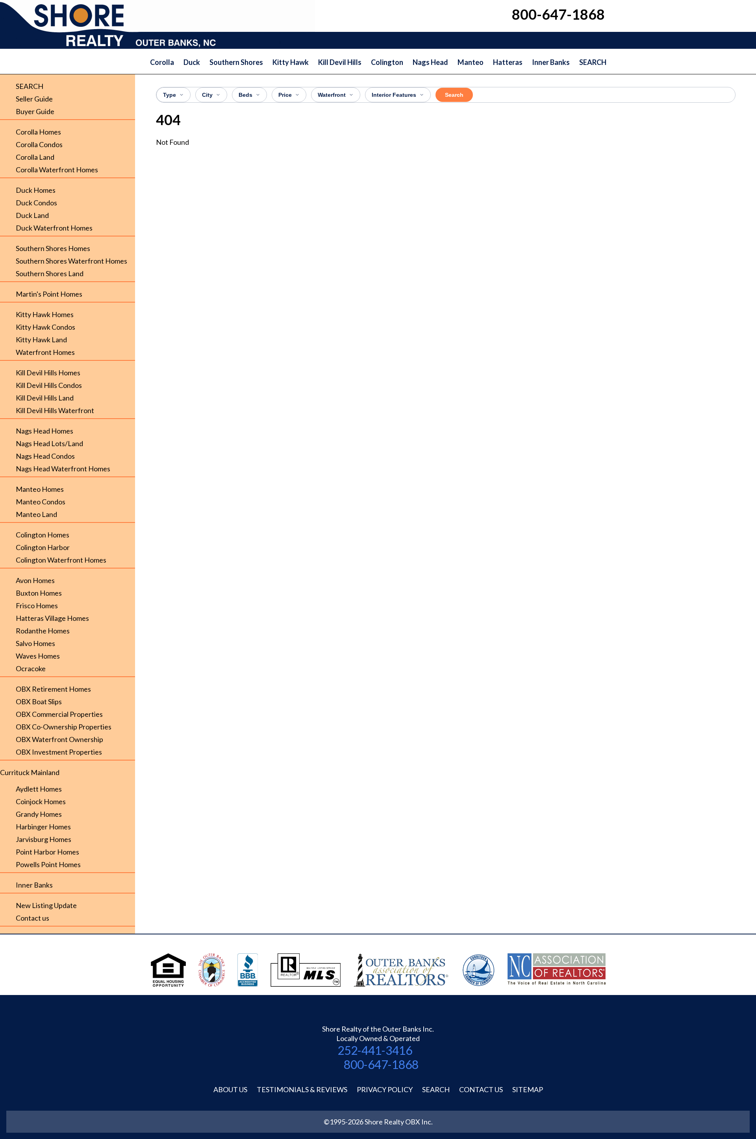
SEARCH (592, 62)
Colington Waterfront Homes (61, 560)
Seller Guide (34, 98)
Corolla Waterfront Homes (57, 169)
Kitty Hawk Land (41, 339)
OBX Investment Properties (59, 752)
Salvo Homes (35, 643)
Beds (245, 95)
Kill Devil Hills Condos (49, 385)
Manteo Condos (40, 501)
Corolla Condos (39, 144)
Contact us (32, 918)
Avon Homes (35, 580)
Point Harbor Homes (47, 851)
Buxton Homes (39, 593)
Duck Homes (36, 190)
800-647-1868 (381, 1064)
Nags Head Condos (45, 456)
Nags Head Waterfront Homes (63, 468)
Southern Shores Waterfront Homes (71, 261)
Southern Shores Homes (53, 248)
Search (454, 95)
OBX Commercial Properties (59, 714)
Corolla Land (35, 157)
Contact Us (481, 1089)
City (207, 95)
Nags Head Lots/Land (49, 443)
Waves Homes (38, 656)
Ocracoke (31, 668)
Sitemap (527, 1089)
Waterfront (332, 95)
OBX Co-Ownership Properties (63, 726)
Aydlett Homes (39, 789)
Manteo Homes (40, 489)
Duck (191, 62)
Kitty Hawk (290, 62)
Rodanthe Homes (43, 630)
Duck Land (32, 215)
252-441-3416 (374, 1050)
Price (285, 95)
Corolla (162, 62)
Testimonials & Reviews (302, 1089)
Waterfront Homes (45, 352)
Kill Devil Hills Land (45, 397)
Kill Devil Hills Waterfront (55, 410)
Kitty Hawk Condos (45, 327)
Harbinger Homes (43, 826)
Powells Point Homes (48, 864)
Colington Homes (42, 534)
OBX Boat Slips (39, 701)
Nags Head (430, 62)
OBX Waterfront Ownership (59, 739)
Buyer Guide (35, 111)
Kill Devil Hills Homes (48, 372)
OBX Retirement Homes (53, 689)
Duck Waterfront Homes (54, 227)
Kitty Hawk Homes (45, 314)
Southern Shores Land (49, 273)
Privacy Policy (385, 1089)
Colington (387, 62)
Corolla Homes (38, 131)
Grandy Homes (39, 814)
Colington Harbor (43, 547)
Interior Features (394, 95)
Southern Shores (236, 62)
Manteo (471, 62)
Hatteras (508, 62)
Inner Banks (551, 62)
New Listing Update (46, 905)
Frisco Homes (37, 605)
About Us (230, 1089)
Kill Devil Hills (339, 62)
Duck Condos (36, 202)
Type (169, 95)
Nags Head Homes (44, 430)
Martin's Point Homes (49, 294)
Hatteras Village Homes (52, 618)
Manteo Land (36, 514)
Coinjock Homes (41, 801)
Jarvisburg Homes (43, 839)
